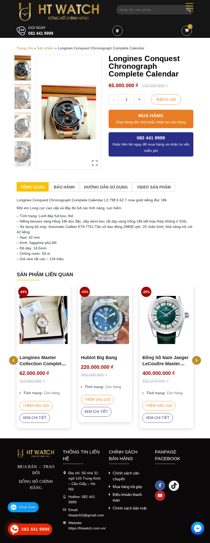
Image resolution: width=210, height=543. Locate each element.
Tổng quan (33, 187)
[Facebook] (160, 485)
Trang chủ (25, 48)
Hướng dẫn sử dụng (106, 187)
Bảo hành (64, 187)
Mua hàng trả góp (127, 486)
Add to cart (166, 99)
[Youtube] (160, 496)
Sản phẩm (45, 48)
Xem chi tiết (35, 411)
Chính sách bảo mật (129, 508)
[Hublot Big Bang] (43, 320)
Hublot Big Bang (37, 357)
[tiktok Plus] (174, 485)
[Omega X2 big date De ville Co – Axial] (166, 320)
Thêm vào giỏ (36, 399)
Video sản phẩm (154, 187)
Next (194, 360)
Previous (11, 360)
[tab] (33, 187)
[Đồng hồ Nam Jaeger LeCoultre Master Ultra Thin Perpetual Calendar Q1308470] (105, 320)
